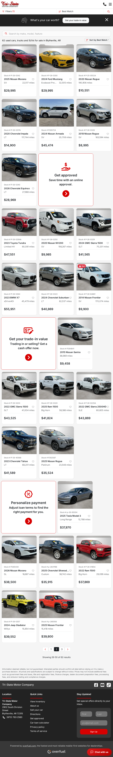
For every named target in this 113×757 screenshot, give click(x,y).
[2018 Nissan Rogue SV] (93, 113)
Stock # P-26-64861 (87, 294)
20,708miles (65, 137)
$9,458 (65, 363)
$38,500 (10, 582)
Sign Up (93, 731)
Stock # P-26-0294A (12, 239)
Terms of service (38, 731)
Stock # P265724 (48, 130)
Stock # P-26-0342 (12, 76)
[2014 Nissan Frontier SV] (93, 276)
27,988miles (28, 192)
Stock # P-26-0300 (49, 76)
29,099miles (102, 574)
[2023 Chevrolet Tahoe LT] (19, 440)
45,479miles (28, 301)
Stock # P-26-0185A (87, 567)
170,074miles (102, 301)
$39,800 (47, 636)
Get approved (37, 718)
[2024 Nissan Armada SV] (56, 113)
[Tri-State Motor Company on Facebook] (95, 684)
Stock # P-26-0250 (49, 239)
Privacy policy (37, 727)
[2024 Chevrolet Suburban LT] (56, 276)
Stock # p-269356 (49, 622)
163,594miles (102, 137)
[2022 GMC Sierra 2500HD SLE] (93, 385)
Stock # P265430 (11, 567)
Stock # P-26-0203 (12, 403)
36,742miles (65, 574)
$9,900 (84, 309)
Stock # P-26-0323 (49, 294)
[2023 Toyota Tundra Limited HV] (19, 222)
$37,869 (84, 582)
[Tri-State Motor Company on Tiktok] (107, 684)
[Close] (107, 19)
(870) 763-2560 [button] (14, 717)
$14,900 (10, 145)
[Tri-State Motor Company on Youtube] (101, 684)
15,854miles (28, 628)
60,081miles (28, 246)
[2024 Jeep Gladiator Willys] (19, 604)
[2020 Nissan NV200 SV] (56, 222)
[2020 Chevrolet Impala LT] (19, 113)
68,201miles (28, 465)
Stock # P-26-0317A (12, 130)
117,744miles (28, 137)
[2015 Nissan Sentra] (75, 331)
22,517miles (28, 82)
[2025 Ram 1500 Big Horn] (56, 385)
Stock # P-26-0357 (12, 622)
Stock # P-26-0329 (87, 239)
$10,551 (84, 90)
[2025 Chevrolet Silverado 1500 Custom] (56, 549)
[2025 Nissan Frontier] (56, 604)
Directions (35, 714)
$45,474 (47, 145)
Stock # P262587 (48, 458)
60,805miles (102, 410)
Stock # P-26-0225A (87, 403)
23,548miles (65, 465)
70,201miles (103, 246)
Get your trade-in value (75, 20)
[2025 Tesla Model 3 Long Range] (75, 495)
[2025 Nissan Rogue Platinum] (56, 440)
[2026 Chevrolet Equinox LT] (19, 167)
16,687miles (28, 574)
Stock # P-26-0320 (49, 403)
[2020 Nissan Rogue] (93, 58)
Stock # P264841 (67, 349)
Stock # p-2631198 (49, 567)
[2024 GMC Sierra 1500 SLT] (93, 222)
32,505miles (65, 82)
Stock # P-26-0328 (87, 130)
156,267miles (65, 246)
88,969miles (66, 356)
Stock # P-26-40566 (12, 458)
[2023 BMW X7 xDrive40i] (19, 276)
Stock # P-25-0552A (87, 76)
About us (34, 705)
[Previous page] (45, 649)
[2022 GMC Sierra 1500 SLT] (19, 385)
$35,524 (47, 473)
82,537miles (65, 301)
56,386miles (65, 410)
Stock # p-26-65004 (68, 512)
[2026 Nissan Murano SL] (19, 549)
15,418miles (47, 628)
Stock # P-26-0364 (12, 294)
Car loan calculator (39, 722)
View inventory (37, 701)
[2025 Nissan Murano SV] (19, 58)
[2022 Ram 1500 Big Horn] (93, 549)
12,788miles (84, 519)
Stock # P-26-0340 (12, 185)
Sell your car (36, 710)
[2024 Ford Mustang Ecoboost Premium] (56, 58)
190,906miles (85, 82)
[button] (104, 4)
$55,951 (9, 309)
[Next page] (68, 649)
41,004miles (28, 410)
